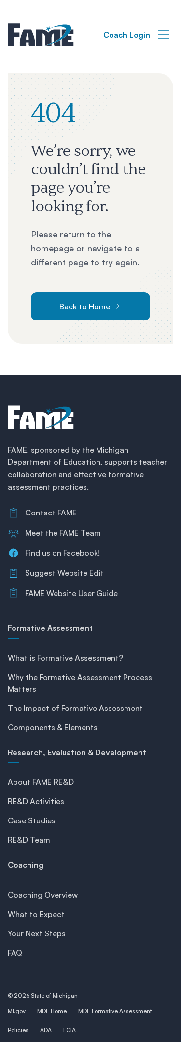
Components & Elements (52, 727)
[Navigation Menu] (163, 34)
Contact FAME (51, 512)
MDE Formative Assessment (115, 1010)
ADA (46, 1030)
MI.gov (17, 1010)
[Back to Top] (161, 1026)
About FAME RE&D (41, 782)
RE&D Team (29, 840)
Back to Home (84, 306)
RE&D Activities (36, 801)
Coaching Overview (43, 895)
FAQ (15, 953)
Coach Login (126, 35)
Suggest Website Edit (64, 573)
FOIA (69, 1030)
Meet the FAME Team (63, 533)
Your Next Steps (37, 933)
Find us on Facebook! (62, 552)
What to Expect (36, 914)
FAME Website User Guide (71, 593)
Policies (18, 1030)
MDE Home (52, 1010)
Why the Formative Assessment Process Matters (80, 683)
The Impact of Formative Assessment (75, 708)
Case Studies (32, 820)
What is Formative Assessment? (65, 658)
